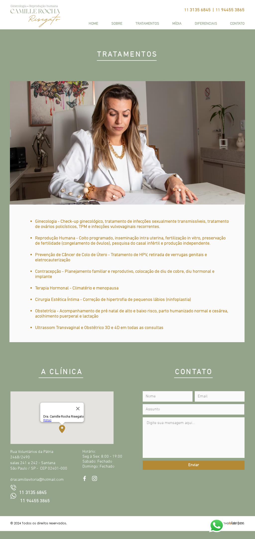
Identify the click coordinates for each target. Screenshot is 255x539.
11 (23, 501)
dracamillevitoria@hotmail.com (37, 479)
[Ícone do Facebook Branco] (84, 478)
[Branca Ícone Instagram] (94, 478)
